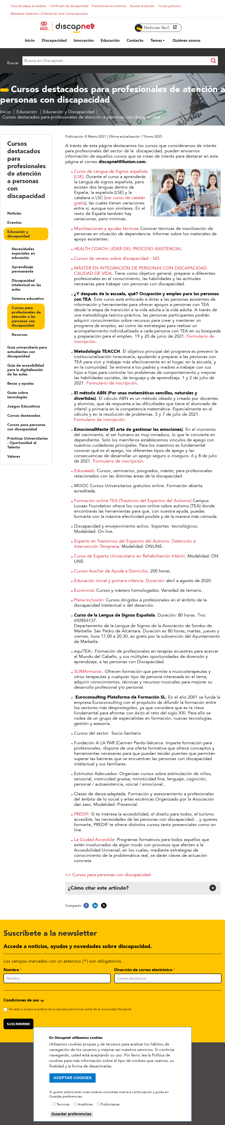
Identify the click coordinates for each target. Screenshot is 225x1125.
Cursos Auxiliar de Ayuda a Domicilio (111, 571)
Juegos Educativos (23, 406)
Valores (13, 456)
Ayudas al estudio (142, 6)
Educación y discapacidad (18, 233)
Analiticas (85, 1104)
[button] (142, 888)
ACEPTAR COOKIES (72, 1078)
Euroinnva (84, 590)
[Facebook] (86, 905)
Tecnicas (63, 1104)
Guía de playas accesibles (28, 6)
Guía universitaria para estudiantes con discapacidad (27, 351)
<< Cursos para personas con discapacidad (108, 874)
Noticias (14, 213)
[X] (104, 905)
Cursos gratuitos (169, 6)
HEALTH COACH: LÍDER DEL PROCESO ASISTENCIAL (128, 248)
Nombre (11, 969)
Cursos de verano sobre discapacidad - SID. (117, 258)
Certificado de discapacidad (68, 6)
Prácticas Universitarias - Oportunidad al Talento (27, 442)
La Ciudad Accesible (94, 839)
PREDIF (81, 814)
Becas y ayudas (20, 383)
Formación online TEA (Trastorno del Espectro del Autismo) (132, 500)
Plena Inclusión (88, 600)
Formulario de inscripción (111, 383)
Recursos (19, 334)
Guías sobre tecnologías (17, 394)
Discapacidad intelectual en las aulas (26, 284)
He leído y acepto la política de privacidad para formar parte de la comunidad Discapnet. (70, 1009)
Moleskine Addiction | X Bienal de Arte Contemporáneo (49, 14)
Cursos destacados (23, 415)
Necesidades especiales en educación (23, 253)
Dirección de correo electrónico (143, 969)
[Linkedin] (95, 905)
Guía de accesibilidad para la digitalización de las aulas (25, 369)
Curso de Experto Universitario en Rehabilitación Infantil (129, 556)
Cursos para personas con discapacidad (26, 426)
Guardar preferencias (71, 1114)
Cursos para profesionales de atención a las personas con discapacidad (26, 317)
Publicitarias (110, 1104)
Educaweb (84, 470)
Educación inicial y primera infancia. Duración (119, 580)
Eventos (14, 222)
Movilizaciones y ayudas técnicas (106, 228)
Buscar (13, 62)
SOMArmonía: (88, 671)
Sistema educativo (28, 298)
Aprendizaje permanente (22, 269)
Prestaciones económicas (109, 6)
